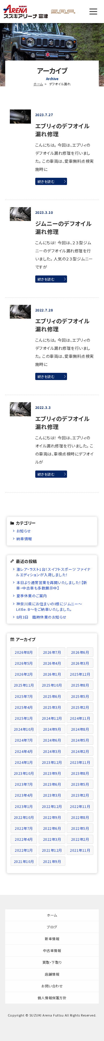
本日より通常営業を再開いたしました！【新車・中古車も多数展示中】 (51, 585)
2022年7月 (24, 828)
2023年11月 (80, 762)
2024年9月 (52, 729)
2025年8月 (80, 685)
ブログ (52, 926)
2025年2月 (80, 707)
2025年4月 (24, 707)
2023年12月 (52, 762)
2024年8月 (80, 729)
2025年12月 (80, 674)
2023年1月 (24, 806)
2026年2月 (24, 674)
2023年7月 (24, 784)
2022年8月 (80, 817)
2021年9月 (52, 861)
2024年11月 (80, 718)
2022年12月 (52, 806)
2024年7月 (24, 740)
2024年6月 (52, 740)
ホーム (38, 84)
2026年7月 (52, 652)
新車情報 (52, 938)
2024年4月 (24, 751)
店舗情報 (52, 974)
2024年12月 (52, 718)
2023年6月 (52, 784)
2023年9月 (52, 773)
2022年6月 (52, 828)
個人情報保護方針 (52, 997)
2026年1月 (52, 674)
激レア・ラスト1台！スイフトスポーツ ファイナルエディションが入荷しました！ (53, 571)
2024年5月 (80, 740)
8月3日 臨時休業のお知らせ (41, 617)
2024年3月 (52, 751)
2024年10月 (24, 729)
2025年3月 (52, 707)
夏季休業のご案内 (31, 595)
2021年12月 (52, 850)
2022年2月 (80, 839)
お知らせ (23, 531)
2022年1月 (24, 850)
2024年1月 (24, 762)
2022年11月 (80, 806)
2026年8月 (24, 652)
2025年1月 (24, 718)
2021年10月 (24, 861)
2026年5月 (24, 663)
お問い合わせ (52, 985)
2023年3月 (52, 795)
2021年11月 (80, 850)
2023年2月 (80, 795)
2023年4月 (24, 795)
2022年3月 (52, 839)
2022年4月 (24, 839)
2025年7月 (24, 696)
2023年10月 (24, 773)
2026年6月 (80, 652)
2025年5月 (80, 696)
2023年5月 (80, 784)
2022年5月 (80, 828)
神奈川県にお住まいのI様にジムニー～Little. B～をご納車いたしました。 (49, 606)
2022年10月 (24, 817)
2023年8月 (80, 773)
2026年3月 (80, 663)
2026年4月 (52, 663)
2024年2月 (80, 751)
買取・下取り (52, 962)
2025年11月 (24, 685)
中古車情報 (52, 950)
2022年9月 (52, 817)
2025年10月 (52, 685)
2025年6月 (52, 696)
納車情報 (24, 538)
